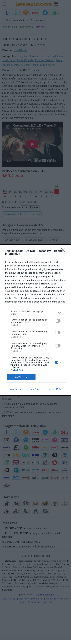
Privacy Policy (55, 389)
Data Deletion (16, 389)
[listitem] (35, 312)
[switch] (57, 321)
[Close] (64, 251)
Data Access (35, 389)
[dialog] (35, 320)
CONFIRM (21, 377)
